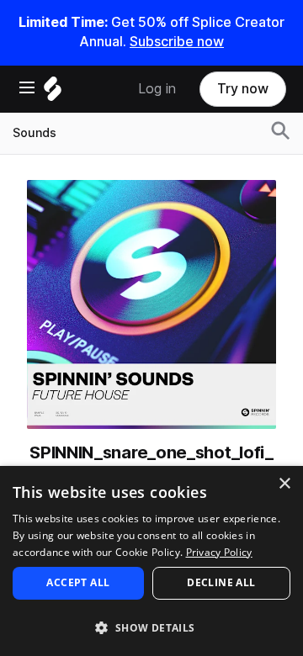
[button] (151, 627)
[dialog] (151, 561)
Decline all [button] (221, 582)
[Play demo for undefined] (151, 304)
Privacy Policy (219, 552)
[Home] (52, 93)
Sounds (34, 133)
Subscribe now (177, 42)
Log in (157, 89)
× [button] (284, 484)
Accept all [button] (77, 582)
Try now (242, 89)
